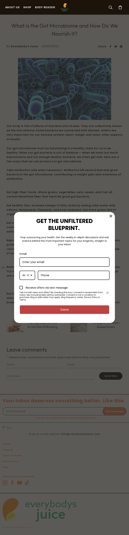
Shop (27, 7)
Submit (64, 309)
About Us (12, 7)
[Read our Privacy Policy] (107, 293)
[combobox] (27, 275)
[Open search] (110, 7)
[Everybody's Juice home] (64, 7)
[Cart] (120, 7)
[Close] (111, 216)
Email (23, 254)
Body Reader (45, 7)
